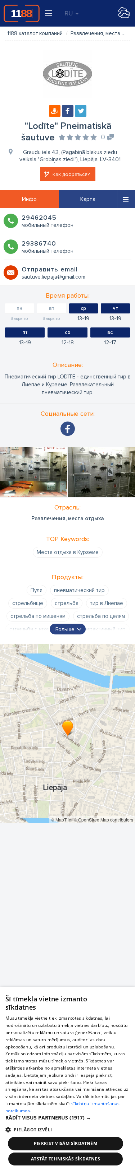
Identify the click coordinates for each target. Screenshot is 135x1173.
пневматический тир (79, 590)
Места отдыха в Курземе (68, 552)
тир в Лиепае (106, 603)
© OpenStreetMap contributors (103, 819)
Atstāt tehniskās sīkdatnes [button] (65, 1159)
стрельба (66, 603)
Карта (87, 199)
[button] (67, 1117)
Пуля (36, 590)
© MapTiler (62, 819)
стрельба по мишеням (38, 616)
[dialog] (67, 1080)
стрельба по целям (101, 616)
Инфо (29, 199)
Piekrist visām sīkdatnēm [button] (66, 1143)
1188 (22, 13)
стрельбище (27, 603)
